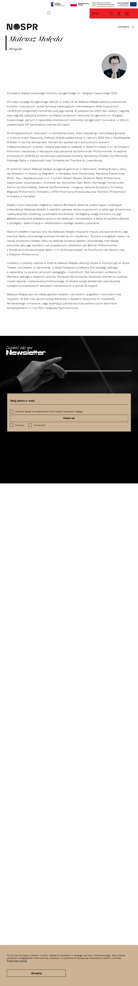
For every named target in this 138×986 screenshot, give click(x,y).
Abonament (39, 425)
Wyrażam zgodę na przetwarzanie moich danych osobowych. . (49, 411)
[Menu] (48, 13)
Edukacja (19, 425)
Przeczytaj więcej (17, 960)
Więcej (79, 411)
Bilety (95, 13)
